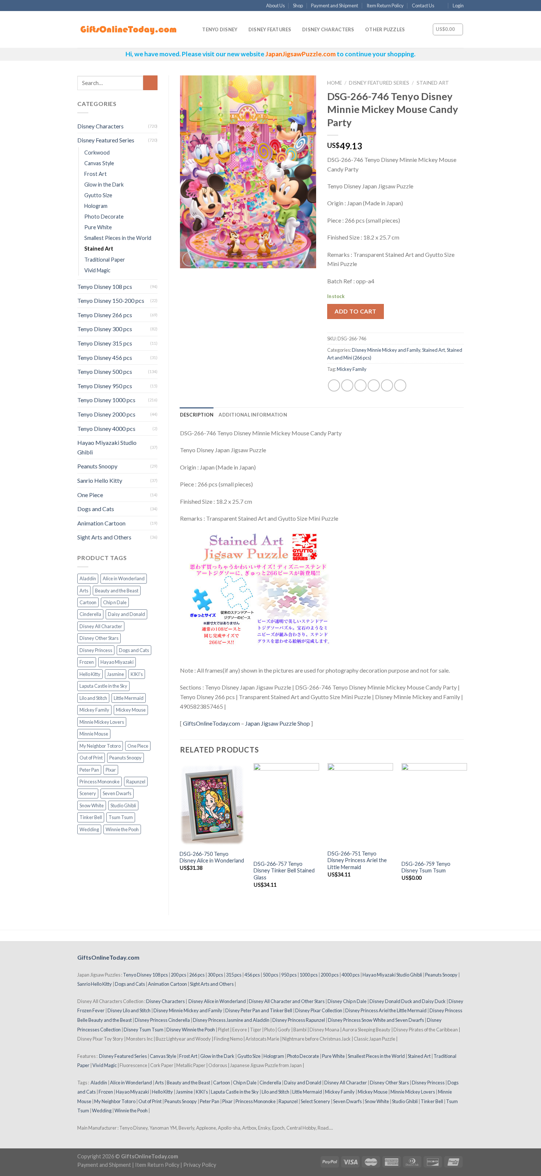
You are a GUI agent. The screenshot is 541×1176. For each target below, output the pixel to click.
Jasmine (115, 674)
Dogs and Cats (95, 508)
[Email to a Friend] (360, 385)
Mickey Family (94, 710)
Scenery (87, 793)
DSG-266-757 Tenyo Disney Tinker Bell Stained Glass (284, 871)
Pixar (111, 770)
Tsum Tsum (121, 817)
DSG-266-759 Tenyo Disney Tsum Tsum (426, 867)
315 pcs (233, 975)
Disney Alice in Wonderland (217, 1001)
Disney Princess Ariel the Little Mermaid (386, 1010)
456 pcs (252, 975)
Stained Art (98, 248)
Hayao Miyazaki (117, 662)
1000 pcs (309, 975)
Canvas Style (99, 163)
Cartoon (87, 602)
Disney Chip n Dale (347, 1001)
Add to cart (355, 311)
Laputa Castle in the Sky (103, 686)
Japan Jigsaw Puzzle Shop (277, 723)
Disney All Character (100, 626)
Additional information (253, 415)
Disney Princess (95, 650)
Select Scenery (315, 1101)
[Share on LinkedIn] (400, 385)
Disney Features (269, 29)
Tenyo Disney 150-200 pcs (110, 300)
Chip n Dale (115, 602)
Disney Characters (328, 29)
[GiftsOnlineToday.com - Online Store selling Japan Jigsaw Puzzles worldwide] (128, 29)
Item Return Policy (385, 5)
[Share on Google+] (387, 385)
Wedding (89, 829)
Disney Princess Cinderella (162, 1020)
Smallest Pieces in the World (117, 238)
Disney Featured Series (105, 140)
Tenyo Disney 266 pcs (104, 314)
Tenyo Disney (219, 29)
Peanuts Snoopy (97, 466)
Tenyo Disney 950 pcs (104, 385)
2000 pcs (330, 975)
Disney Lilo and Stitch (129, 1010)
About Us (275, 5)
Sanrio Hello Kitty (99, 480)
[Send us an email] (442, 5)
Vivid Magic (97, 270)
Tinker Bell (90, 817)
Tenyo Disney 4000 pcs (106, 428)
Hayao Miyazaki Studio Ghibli (107, 447)
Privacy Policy (199, 1165)
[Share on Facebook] (334, 385)
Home (334, 83)
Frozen (86, 662)
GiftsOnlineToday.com (211, 723)
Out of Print (91, 758)
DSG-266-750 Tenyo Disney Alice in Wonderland (212, 857)
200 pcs (178, 975)
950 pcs (289, 975)
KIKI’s (202, 1092)
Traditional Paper (104, 259)
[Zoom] (189, 259)
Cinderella (90, 614)
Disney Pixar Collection (318, 1010)
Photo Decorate (104, 216)
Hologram (95, 206)
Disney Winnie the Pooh (190, 1029)
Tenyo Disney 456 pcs (104, 357)
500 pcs (270, 975)
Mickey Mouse (131, 710)
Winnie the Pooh (122, 829)
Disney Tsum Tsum (143, 1029)
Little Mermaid (129, 698)
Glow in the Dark (104, 184)
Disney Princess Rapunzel (298, 1020)
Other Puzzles (385, 29)
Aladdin (87, 578)
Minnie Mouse (93, 734)
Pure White (98, 227)
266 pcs (197, 975)
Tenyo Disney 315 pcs (104, 343)
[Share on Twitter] (347, 385)
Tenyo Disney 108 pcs (104, 286)
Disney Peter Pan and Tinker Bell (258, 1010)
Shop (298, 5)
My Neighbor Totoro (100, 746)
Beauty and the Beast (116, 591)
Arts (83, 591)
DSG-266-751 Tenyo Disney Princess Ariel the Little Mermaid (357, 860)
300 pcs (215, 975)
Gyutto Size (98, 195)
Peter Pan (89, 770)
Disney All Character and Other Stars (287, 1001)
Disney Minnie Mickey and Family (386, 350)
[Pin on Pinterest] (374, 385)
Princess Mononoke (99, 781)
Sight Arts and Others (104, 537)
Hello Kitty (89, 674)
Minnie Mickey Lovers (101, 722)
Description (197, 415)
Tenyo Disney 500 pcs (104, 371)
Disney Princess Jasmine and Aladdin (231, 1020)
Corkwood (97, 152)
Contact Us (423, 5)
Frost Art (95, 174)
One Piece (90, 494)
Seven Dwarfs (117, 793)
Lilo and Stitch (93, 698)
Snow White (91, 805)
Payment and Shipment (334, 5)
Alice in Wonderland (124, 578)
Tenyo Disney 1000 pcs (106, 399)
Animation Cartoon (101, 523)
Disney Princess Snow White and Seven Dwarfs (376, 1020)
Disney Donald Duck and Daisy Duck (407, 1001)
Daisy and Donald (126, 614)
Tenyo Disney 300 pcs (104, 328)
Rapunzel (135, 781)
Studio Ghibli (123, 805)
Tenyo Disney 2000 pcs (106, 414)
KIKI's (137, 674)
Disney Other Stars (99, 638)
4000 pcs (351, 975)
